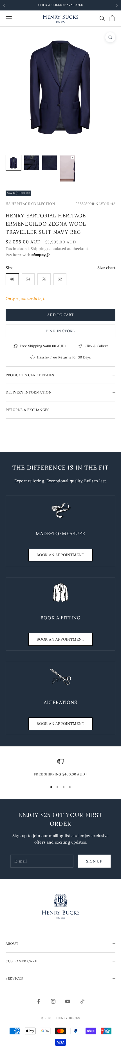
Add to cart (60, 314)
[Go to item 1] (13, 163)
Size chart (106, 267)
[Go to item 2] (31, 163)
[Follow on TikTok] (82, 1001)
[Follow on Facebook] (38, 1001)
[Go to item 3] (49, 163)
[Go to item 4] (67, 168)
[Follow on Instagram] (53, 1001)
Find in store (60, 330)
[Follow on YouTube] (68, 1001)
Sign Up (94, 861)
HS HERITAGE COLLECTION (30, 204)
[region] (60, 767)
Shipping (38, 248)
